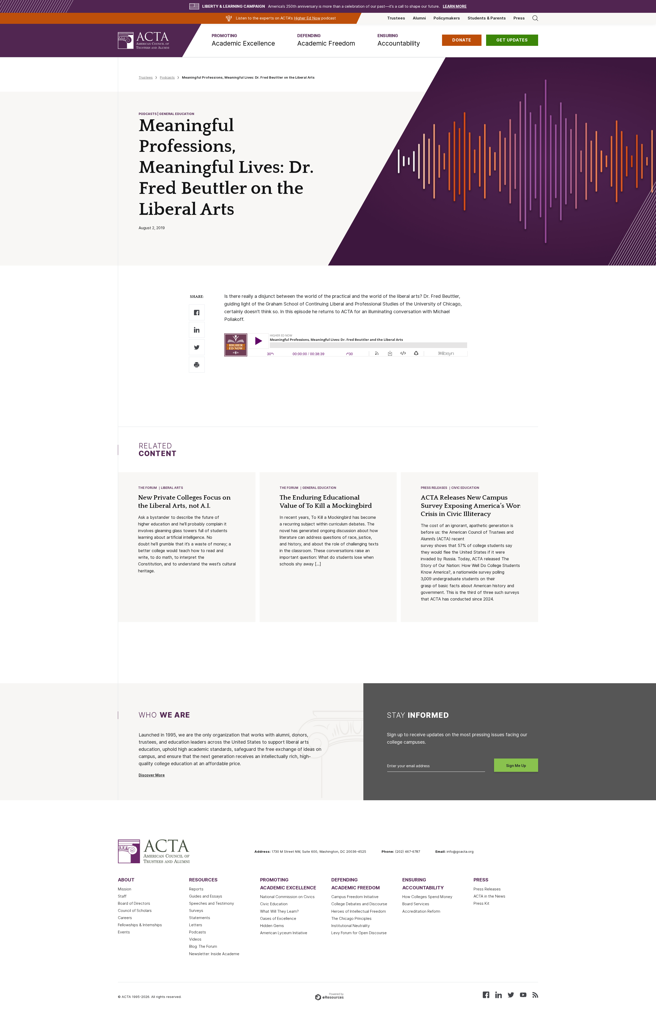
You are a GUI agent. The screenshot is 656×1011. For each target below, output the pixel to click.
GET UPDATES (512, 40)
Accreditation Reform (421, 911)
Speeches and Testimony (211, 903)
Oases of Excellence (278, 918)
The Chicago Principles (351, 918)
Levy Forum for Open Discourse (359, 933)
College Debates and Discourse (359, 904)
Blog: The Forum (203, 946)
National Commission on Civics (287, 896)
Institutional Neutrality (350, 925)
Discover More (152, 775)
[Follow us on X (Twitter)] (511, 994)
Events (124, 932)
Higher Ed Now (307, 18)
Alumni (419, 18)
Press (519, 18)
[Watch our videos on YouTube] (523, 994)
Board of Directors (134, 903)
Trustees (396, 18)
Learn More (455, 6)
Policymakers (447, 18)
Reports (196, 889)
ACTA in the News (489, 896)
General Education (319, 488)
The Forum (147, 488)
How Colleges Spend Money (427, 896)
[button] (243, 40)
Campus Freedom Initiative (354, 896)
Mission (124, 889)
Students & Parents (487, 18)
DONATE (461, 40)
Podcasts (167, 77)
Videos (195, 939)
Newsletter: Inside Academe (214, 954)
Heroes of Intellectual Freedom (358, 911)
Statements (199, 917)
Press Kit (481, 903)
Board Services (415, 904)
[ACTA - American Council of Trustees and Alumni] (150, 40)
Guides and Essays (205, 896)
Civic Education (465, 488)
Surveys (196, 910)
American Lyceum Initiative (283, 933)
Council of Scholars (135, 910)
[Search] (535, 18)
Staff (122, 896)
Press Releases (434, 488)
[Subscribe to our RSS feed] (535, 994)
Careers (125, 917)
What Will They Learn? (279, 911)
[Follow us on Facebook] (486, 994)
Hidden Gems (272, 925)
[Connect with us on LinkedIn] (498, 994)
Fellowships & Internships (140, 925)
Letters (195, 925)
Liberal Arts (172, 488)
